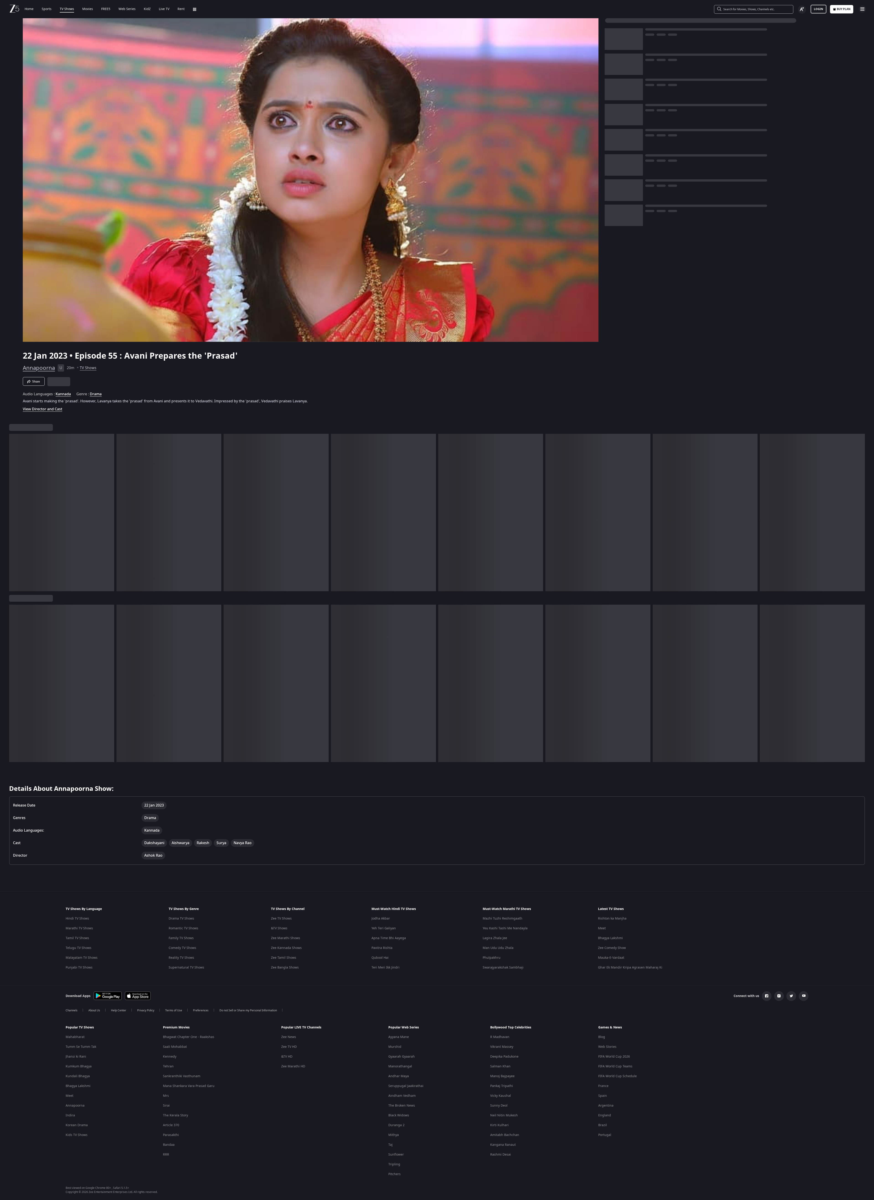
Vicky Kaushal (500, 1095)
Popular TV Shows (80, 1027)
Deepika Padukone (504, 1056)
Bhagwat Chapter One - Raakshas (188, 1037)
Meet (602, 928)
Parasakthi (171, 1135)
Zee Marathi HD (293, 1066)
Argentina (606, 1105)
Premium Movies (176, 1027)
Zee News (288, 1037)
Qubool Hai (380, 957)
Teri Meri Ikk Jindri (385, 967)
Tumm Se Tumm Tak (81, 1046)
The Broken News (401, 1105)
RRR (166, 1154)
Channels (71, 1010)
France (603, 1086)
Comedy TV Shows (182, 948)
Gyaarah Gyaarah (401, 1056)
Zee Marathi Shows (285, 938)
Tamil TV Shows (77, 938)
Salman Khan (500, 1066)
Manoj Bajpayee (502, 1076)
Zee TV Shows (281, 918)
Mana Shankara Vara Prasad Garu (188, 1086)
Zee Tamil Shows (283, 957)
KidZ (147, 9)
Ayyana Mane (398, 1037)
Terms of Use (173, 1010)
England (604, 1115)
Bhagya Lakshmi (610, 938)
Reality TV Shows (181, 957)
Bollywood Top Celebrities (510, 1027)
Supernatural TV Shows (186, 967)
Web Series (127, 9)
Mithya (393, 1135)
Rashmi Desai (500, 1154)
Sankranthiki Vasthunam (181, 1076)
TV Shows (67, 9)
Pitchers (394, 1174)
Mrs (166, 1095)
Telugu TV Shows (78, 948)
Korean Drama (77, 1125)
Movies (87, 9)
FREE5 (105, 9)
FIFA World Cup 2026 (614, 1056)
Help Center (118, 1010)
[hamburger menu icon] (862, 9)
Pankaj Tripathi (501, 1086)
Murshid (394, 1046)
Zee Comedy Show (612, 948)
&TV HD (286, 1056)
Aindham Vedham (402, 1095)
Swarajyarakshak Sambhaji (503, 967)
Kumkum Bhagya (79, 1066)
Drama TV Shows (181, 918)
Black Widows (398, 1115)
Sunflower (396, 1154)
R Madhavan (499, 1037)
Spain (602, 1095)
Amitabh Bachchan (504, 1135)
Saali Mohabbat (175, 1046)
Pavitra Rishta (381, 948)
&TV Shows (279, 928)
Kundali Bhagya (78, 1076)
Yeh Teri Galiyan (383, 928)
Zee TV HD (289, 1046)
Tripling (394, 1164)
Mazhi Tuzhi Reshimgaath (502, 918)
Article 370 (171, 1125)
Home (29, 9)
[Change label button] (802, 9)
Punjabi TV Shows (79, 967)
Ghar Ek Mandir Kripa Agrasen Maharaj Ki (630, 967)
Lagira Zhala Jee (495, 938)
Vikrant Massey (501, 1046)
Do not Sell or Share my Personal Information (248, 1010)
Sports (47, 9)
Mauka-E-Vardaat (611, 957)
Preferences (201, 1010)
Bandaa (169, 1144)
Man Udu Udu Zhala (498, 948)
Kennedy (169, 1056)
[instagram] (779, 996)
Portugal (604, 1135)
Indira (70, 1115)
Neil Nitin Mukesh (504, 1115)
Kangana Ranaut (503, 1144)
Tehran (168, 1066)
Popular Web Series (403, 1027)
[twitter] (791, 996)
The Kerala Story (175, 1115)
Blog (601, 1037)
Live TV (164, 9)
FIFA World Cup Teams (615, 1066)
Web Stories (607, 1046)
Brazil (602, 1125)
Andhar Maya (398, 1076)
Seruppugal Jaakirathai (405, 1086)
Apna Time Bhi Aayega (388, 938)
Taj (390, 1144)
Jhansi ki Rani (76, 1056)
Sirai (166, 1105)
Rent (181, 9)
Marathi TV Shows (79, 928)
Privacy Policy (145, 1010)
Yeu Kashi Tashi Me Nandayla (505, 928)
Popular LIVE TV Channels (301, 1027)
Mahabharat (75, 1037)
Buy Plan (844, 9)
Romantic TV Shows (183, 928)
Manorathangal (400, 1066)
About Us (94, 1010)
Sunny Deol (499, 1105)
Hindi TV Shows (77, 918)
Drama (96, 394)
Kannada (63, 394)
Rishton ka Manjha (612, 918)
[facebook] (766, 996)
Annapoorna (39, 368)
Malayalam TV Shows (82, 957)
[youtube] (803, 996)
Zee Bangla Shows (285, 967)
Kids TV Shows (77, 1135)
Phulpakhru (491, 957)
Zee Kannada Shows (286, 948)
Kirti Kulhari (499, 1125)
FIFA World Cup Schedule (617, 1076)
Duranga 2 (396, 1125)
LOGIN (818, 9)
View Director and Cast (42, 409)
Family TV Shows (181, 938)
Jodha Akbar (380, 918)
